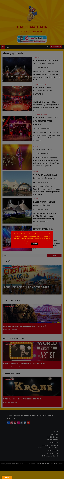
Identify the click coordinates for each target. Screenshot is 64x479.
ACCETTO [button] (34, 243)
